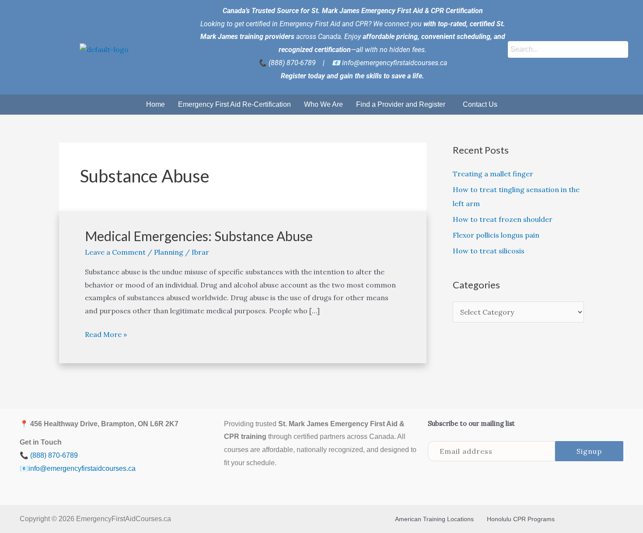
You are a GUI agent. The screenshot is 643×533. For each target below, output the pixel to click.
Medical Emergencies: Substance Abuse (199, 236)
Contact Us (480, 104)
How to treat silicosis (488, 250)
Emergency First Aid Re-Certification (234, 104)
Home (155, 104)
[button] (402, 105)
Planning (168, 252)
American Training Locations (434, 518)
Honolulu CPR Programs (521, 518)
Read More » (106, 333)
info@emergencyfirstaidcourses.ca (394, 63)
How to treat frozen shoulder (502, 219)
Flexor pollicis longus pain (496, 235)
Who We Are (323, 104)
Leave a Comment (115, 252)
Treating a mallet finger (493, 173)
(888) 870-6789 (292, 63)
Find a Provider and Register (400, 104)
